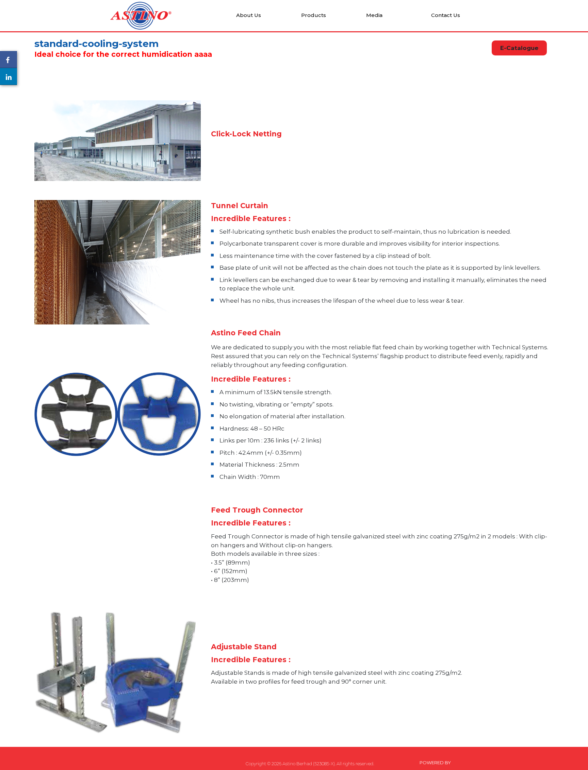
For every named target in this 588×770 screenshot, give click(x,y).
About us (248, 15)
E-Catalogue (519, 48)
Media (374, 15)
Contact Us (445, 15)
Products (313, 15)
